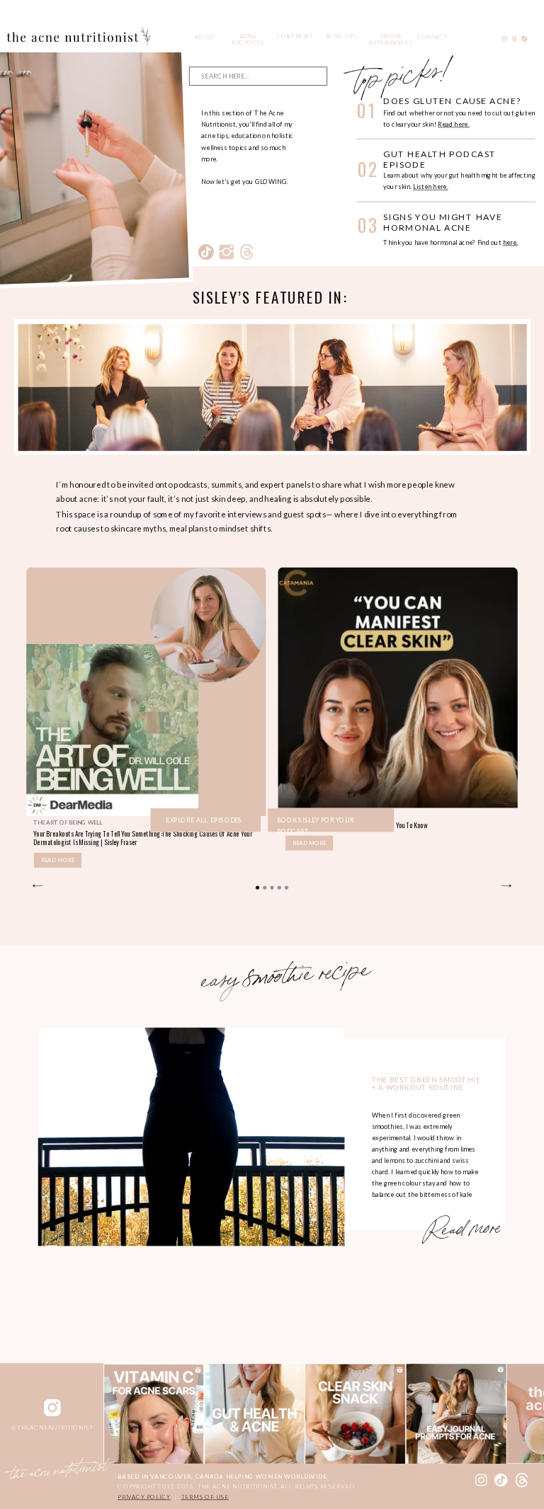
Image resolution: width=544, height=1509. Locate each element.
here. (510, 242)
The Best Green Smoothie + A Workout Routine (426, 1083)
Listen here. (430, 186)
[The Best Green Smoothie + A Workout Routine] (191, 1137)
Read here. (454, 124)
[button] (257, 888)
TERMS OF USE (205, 1497)
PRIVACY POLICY (144, 1497)
